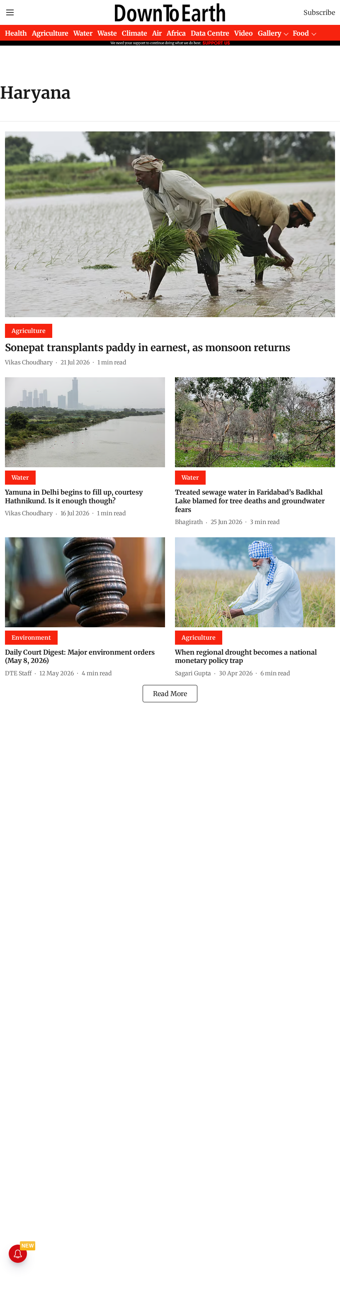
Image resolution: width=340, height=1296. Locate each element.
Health (16, 33)
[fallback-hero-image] (170, 224)
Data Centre (210, 33)
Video (243, 33)
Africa (176, 33)
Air (157, 33)
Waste (107, 33)
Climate (134, 33)
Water (82, 33)
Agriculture (50, 33)
